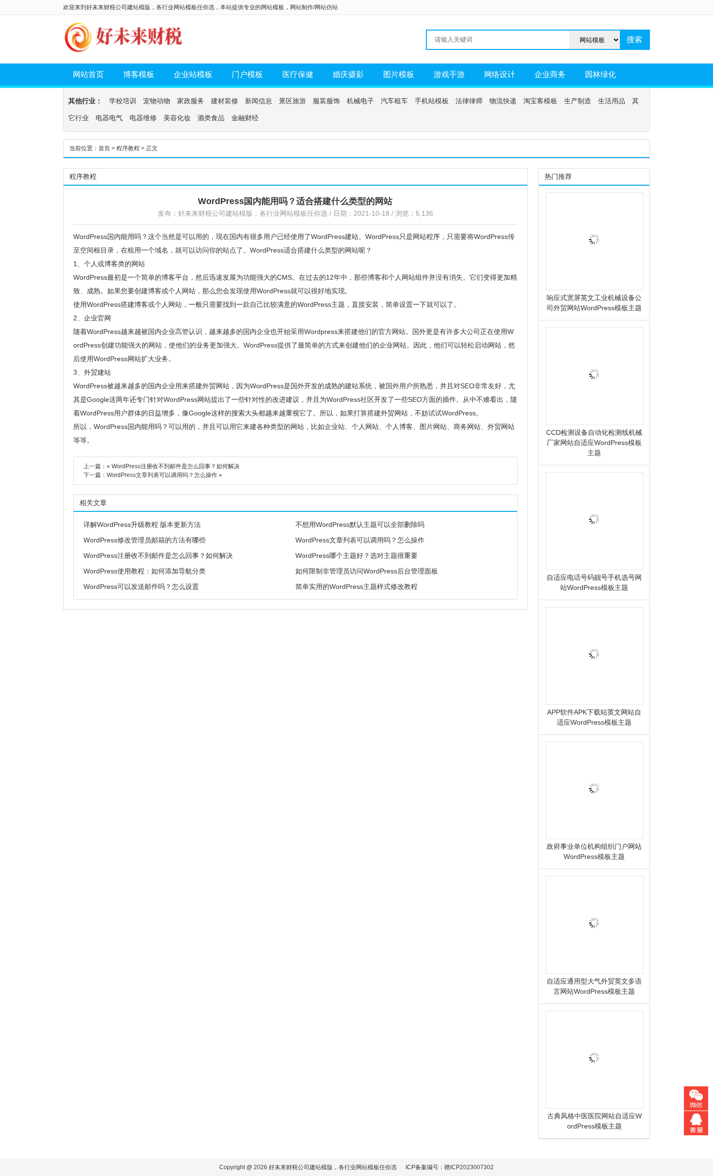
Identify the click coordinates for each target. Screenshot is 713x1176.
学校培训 (122, 101)
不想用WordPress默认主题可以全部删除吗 (359, 524)
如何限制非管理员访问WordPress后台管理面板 (366, 571)
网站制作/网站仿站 (314, 7)
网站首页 (88, 74)
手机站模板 (432, 101)
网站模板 (272, 7)
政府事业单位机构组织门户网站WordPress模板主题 (594, 851)
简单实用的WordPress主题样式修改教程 (356, 586)
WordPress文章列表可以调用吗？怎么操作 (162, 475)
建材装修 (224, 101)
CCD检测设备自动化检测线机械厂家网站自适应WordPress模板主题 (594, 443)
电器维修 (143, 118)
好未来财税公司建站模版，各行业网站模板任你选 (252, 213)
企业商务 (550, 74)
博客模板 (138, 74)
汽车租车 (394, 101)
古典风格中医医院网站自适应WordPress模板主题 (594, 1121)
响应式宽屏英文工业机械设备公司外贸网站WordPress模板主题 (594, 303)
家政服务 (190, 101)
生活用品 (611, 101)
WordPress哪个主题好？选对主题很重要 (356, 555)
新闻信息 (258, 101)
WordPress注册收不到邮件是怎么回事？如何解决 (176, 466)
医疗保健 (297, 74)
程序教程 (128, 148)
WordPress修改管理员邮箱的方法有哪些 (144, 540)
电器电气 (109, 118)
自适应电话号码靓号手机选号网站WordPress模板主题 (594, 582)
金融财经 (245, 118)
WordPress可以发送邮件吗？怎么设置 (141, 586)
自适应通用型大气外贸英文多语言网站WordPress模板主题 (594, 986)
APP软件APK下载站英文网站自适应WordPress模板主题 (594, 717)
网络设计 (499, 74)
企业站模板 (193, 74)
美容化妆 (177, 118)
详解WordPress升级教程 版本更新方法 (142, 524)
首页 (104, 148)
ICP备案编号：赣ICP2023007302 (449, 1167)
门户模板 (247, 74)
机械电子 (360, 101)
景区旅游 (292, 101)
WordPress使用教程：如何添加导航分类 (144, 571)
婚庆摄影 (348, 74)
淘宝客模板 (540, 101)
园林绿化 (600, 74)
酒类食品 (211, 118)
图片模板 (398, 74)
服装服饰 (326, 101)
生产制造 (577, 101)
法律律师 (469, 101)
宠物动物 (156, 101)
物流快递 (503, 101)
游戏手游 (449, 74)
